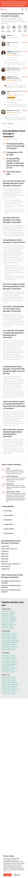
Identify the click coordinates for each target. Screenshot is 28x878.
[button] (14, 511)
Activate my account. (19, 5)
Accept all (7, 875)
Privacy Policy (6, 871)
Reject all (16, 875)
